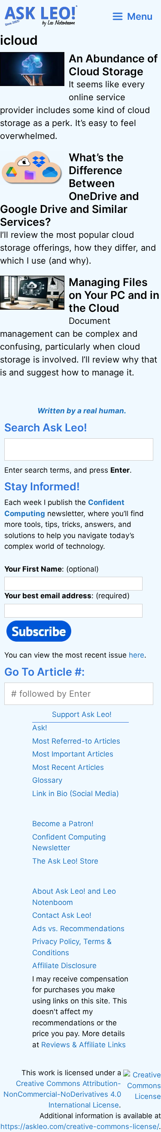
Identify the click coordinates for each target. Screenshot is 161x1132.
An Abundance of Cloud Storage (113, 65)
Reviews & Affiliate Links (83, 1044)
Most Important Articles (72, 754)
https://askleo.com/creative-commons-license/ (79, 1126)
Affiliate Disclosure (64, 965)
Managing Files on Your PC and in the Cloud (114, 295)
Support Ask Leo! (82, 714)
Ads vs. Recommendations (78, 928)
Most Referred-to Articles (76, 741)
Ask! (39, 727)
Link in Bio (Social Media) (75, 793)
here (136, 655)
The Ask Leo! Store (65, 861)
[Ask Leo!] (44, 16)
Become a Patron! (63, 823)
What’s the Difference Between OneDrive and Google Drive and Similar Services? (69, 189)
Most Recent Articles (68, 767)
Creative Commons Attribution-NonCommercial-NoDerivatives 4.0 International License (62, 1094)
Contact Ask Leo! (61, 915)
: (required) (67, 595)
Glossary (47, 780)
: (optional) (51, 569)
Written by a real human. (81, 410)
